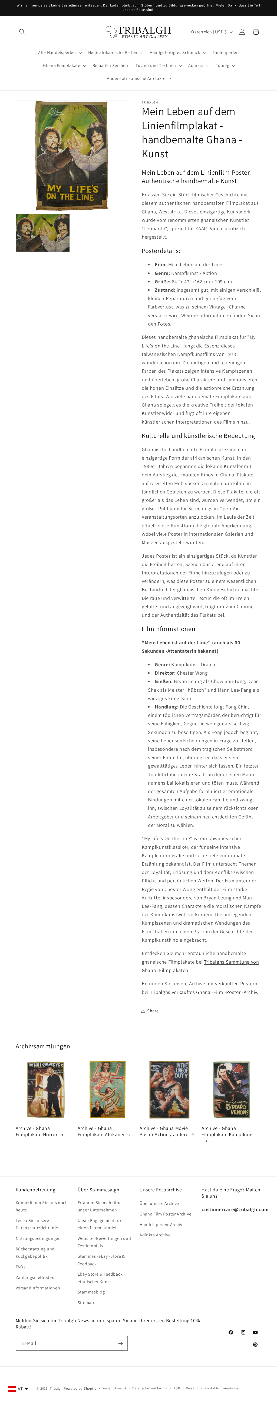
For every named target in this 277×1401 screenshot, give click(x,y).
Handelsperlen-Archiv (161, 1224)
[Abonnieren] (120, 1343)
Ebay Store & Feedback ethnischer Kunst (100, 1277)
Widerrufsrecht (114, 1388)
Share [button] (153, 1011)
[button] (22, 32)
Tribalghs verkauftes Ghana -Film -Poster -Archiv (203, 992)
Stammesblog (91, 1292)
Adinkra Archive (155, 1235)
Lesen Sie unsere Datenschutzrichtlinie (37, 1224)
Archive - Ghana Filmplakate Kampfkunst (228, 1131)
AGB (176, 1388)
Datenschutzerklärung (149, 1388)
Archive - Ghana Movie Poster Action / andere (164, 1131)
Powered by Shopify (80, 1388)
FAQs (21, 1267)
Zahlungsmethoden (35, 1277)
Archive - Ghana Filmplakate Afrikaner (101, 1131)
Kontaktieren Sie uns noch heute (42, 1206)
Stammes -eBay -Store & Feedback (101, 1259)
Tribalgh (56, 1388)
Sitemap (86, 1302)
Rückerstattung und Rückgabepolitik (35, 1252)
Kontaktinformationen (222, 1388)
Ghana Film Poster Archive (165, 1214)
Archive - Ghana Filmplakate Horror (37, 1131)
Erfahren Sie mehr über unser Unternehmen (100, 1206)
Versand (192, 1388)
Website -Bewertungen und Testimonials (104, 1242)
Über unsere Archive (159, 1203)
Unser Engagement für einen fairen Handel (99, 1224)
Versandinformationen (38, 1288)
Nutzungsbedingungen (38, 1238)
